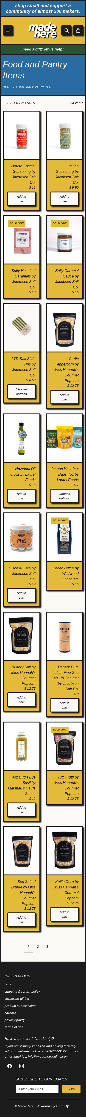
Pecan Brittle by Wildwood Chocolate (66, 573)
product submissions (20, 1006)
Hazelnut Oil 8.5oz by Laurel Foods (23, 474)
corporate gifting (17, 998)
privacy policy (15, 1020)
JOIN (71, 1089)
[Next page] (57, 946)
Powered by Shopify (52, 1106)
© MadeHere (24, 1106)
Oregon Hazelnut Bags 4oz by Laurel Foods (65, 474)
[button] (8, 30)
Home (7, 87)
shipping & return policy (22, 991)
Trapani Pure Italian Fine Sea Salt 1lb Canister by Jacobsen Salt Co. (65, 678)
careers (10, 1013)
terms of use (14, 1027)
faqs (8, 984)
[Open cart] (78, 30)
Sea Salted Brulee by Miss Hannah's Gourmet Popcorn (23, 893)
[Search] (66, 30)
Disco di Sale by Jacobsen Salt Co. (22, 573)
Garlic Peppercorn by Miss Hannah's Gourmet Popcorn (66, 370)
